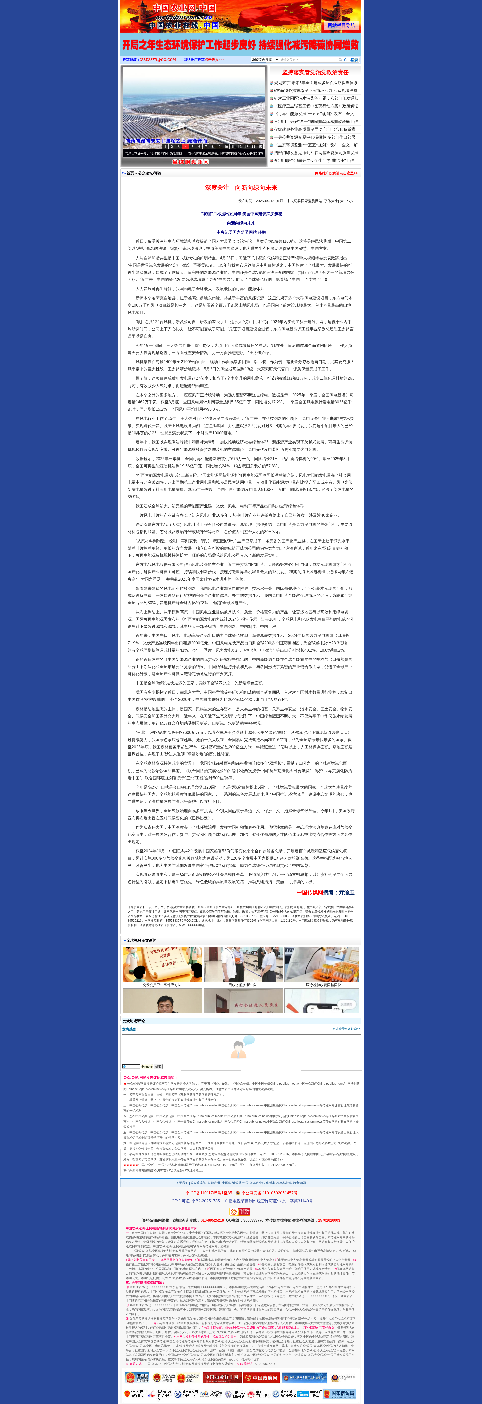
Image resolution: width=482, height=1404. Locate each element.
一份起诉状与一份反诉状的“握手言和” (242, 1003)
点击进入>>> (215, 60)
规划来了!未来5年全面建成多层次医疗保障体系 (316, 83)
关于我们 (182, 1183)
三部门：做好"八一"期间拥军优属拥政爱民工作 (316, 121)
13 (246, 147)
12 (240, 147)
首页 (130, 173)
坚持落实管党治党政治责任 (315, 72)
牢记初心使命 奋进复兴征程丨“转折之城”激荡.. (211, 153)
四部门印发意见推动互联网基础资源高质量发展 (316, 153)
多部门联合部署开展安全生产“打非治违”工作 (314, 160)
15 (260, 147)
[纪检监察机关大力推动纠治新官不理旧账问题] (241, 49)
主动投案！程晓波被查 (161, 1003)
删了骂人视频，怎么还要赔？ (323, 1003)
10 (226, 147)
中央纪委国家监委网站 (304, 201)
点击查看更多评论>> (346, 1029)
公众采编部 (198, 1183)
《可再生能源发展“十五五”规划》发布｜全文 (314, 114)
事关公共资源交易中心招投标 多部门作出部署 (314, 137)
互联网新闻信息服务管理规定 (200, 1094)
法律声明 (214, 1183)
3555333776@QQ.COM (158, 60)
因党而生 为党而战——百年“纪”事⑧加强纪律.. (140, 153)
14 (253, 147)
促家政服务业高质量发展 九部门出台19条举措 (314, 129)
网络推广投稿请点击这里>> (336, 173)
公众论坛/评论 (150, 173)
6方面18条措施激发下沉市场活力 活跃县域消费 (315, 90)
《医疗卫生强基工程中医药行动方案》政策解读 (316, 106)
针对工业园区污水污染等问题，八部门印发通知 (316, 98)
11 (233, 147)
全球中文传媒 (161, 14)
